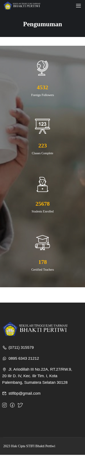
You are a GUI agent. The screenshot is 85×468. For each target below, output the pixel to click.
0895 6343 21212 (23, 358)
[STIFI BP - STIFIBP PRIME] (21, 5)
